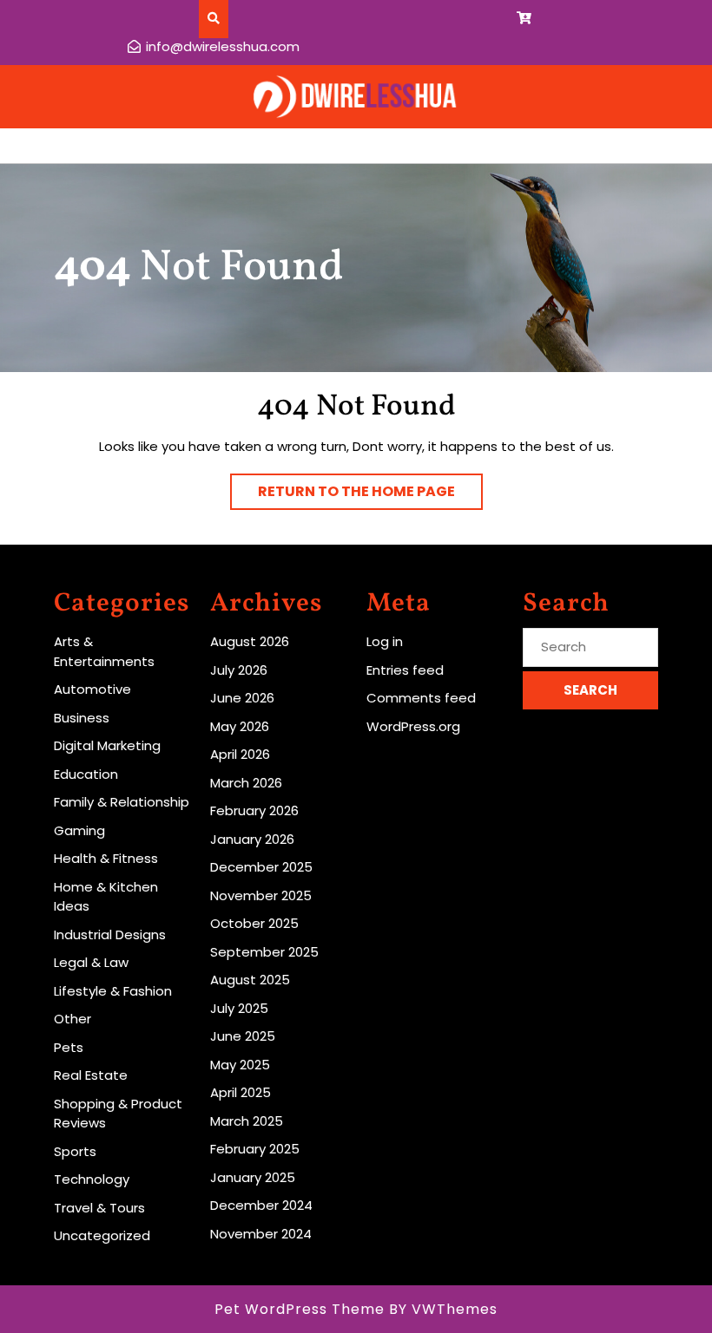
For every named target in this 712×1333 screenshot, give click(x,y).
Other (72, 1019)
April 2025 (240, 1092)
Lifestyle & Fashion (113, 991)
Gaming (79, 830)
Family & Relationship (121, 802)
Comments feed (421, 698)
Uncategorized (102, 1235)
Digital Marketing (107, 745)
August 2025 (250, 979)
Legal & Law (91, 962)
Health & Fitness (106, 858)
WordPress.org (413, 726)
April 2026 (240, 754)
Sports (75, 1151)
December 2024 (261, 1205)
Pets (68, 1047)
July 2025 (239, 1008)
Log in (384, 641)
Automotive (92, 689)
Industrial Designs (110, 934)
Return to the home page (370, 495)
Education (86, 774)
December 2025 (261, 867)
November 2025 (261, 895)
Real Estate (91, 1075)
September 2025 (264, 952)
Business (81, 718)
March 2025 (246, 1121)
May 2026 (239, 726)
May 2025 (240, 1064)
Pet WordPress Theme (299, 1309)
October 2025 (254, 923)
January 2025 (252, 1177)
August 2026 (249, 641)
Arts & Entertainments (104, 651)
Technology (91, 1179)
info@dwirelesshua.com (223, 46)
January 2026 (252, 839)
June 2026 (242, 698)
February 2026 (254, 810)
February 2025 (255, 1149)
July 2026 (238, 670)
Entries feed (405, 670)
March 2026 (246, 783)
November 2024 (261, 1234)
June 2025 (242, 1036)
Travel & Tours (99, 1208)
